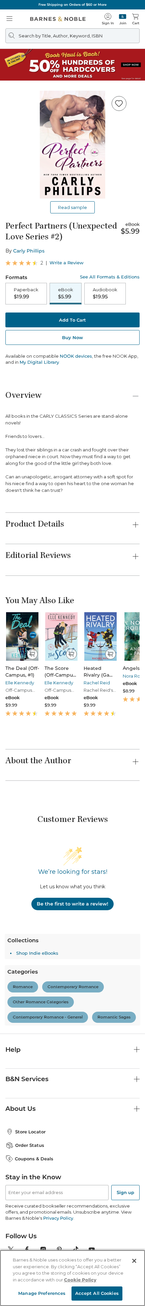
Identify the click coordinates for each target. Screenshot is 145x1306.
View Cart (127, 1248)
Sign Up (16, 1285)
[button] (72, 653)
